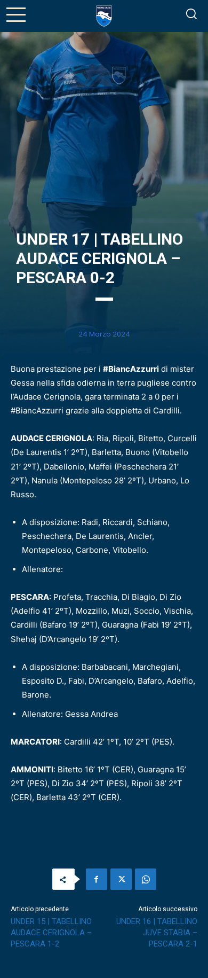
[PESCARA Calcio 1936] (104, 16)
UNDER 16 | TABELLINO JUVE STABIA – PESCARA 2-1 (156, 933)
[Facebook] (96, 879)
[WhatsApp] (145, 879)
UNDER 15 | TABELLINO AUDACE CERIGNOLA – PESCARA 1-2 (51, 933)
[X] (121, 879)
